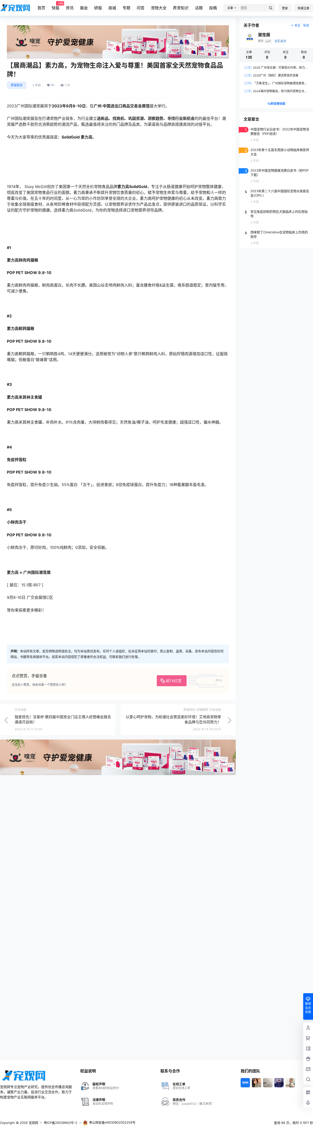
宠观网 (33, 1123)
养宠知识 (181, 7)
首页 (41, 7)
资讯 (70, 7)
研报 (98, 7)
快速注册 (303, 8)
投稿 (213, 7)
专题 (126, 7)
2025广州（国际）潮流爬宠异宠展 (271, 75)
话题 (199, 7)
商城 (112, 7)
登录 (285, 8)
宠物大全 (159, 7)
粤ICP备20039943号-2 (60, 1123)
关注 (297, 25)
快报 (55, 6)
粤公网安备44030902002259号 (112, 1122)
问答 (141, 7)
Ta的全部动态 (276, 103)
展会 (84, 7)
